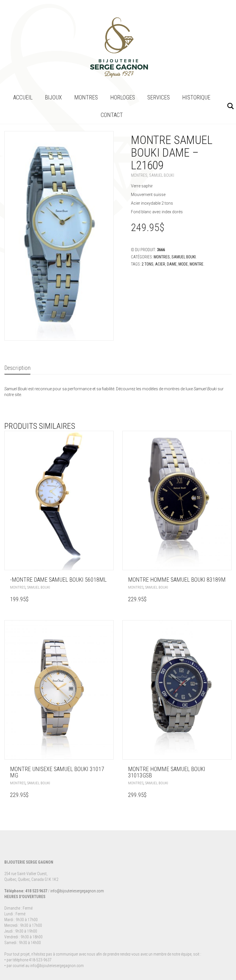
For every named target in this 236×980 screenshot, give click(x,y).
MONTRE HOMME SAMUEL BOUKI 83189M (177, 579)
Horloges (122, 97)
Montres (86, 97)
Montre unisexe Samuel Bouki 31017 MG (57, 772)
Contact (112, 115)
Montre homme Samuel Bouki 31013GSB (166, 772)
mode (183, 264)
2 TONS (147, 264)
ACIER (160, 264)
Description (17, 367)
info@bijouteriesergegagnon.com (77, 891)
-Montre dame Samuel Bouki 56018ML (58, 579)
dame (172, 264)
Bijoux (53, 97)
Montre (196, 264)
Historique (196, 97)
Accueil (23, 97)
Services (158, 97)
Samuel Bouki (161, 175)
